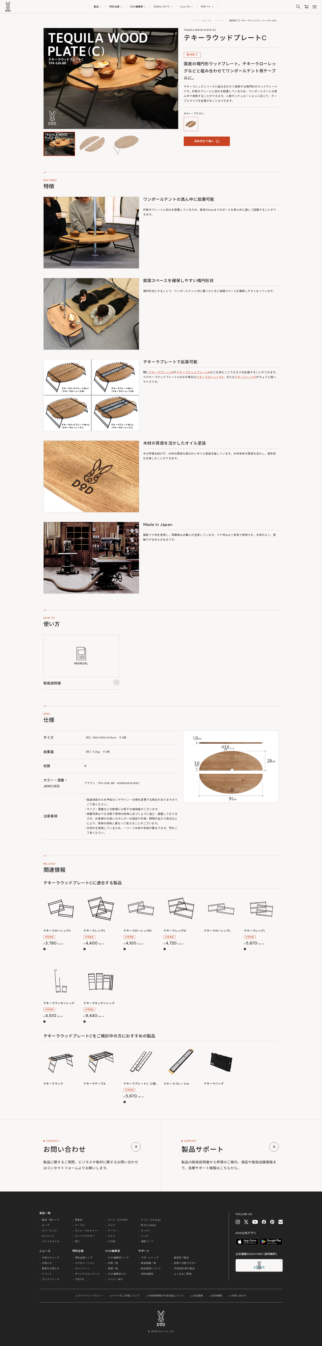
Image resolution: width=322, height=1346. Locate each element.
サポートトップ (150, 1257)
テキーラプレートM (161, 372)
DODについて (162, 6)
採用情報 (217, 1295)
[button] (59, 144)
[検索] (298, 7)
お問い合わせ (238, 1295)
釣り (77, 1241)
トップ (195, 20)
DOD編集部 (136, 6)
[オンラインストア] (306, 7)
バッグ (144, 1236)
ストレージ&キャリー (87, 1230)
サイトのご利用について (126, 1295)
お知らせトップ (50, 1257)
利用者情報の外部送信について (166, 1295)
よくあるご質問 (183, 1274)
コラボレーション (85, 1263)
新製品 (78, 1220)
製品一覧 (206, 20)
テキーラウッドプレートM (193, 372)
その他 (111, 1241)
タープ (45, 1225)
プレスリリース (50, 1279)
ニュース (185, 6)
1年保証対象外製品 (184, 1268)
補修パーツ (147, 1241)
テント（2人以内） (118, 1220)
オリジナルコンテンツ (87, 1274)
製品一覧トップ (50, 1220)
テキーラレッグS (245, 377)
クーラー (113, 1230)
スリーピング (49, 1230)
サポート (206, 6)
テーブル (219, 20)
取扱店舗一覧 (148, 1263)
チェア (111, 1225)
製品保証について (151, 1268)
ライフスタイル (50, 1241)
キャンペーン (82, 1268)
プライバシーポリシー (90, 1295)
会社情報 (198, 1295)
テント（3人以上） (151, 1220)
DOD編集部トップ (118, 1257)
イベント (47, 1274)
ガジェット (48, 1236)
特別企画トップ (84, 1257)
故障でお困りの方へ (185, 1263)
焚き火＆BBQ (148, 1225)
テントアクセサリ (85, 1236)
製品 (96, 6)
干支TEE (80, 1279)
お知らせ (47, 1263)
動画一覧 (113, 1268)
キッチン (146, 1230)
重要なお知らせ (50, 1268)
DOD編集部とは (117, 1274)
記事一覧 (113, 1263)
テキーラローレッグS (209, 377)
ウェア (111, 1236)
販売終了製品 (181, 1257)
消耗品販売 (147, 1274)
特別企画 (114, 6)
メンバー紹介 (115, 1279)
